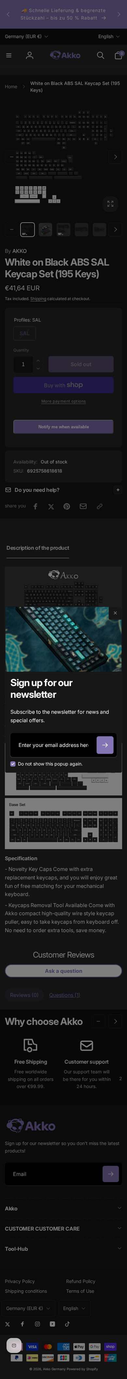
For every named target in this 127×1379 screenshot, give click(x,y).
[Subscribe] (104, 745)
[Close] (114, 613)
